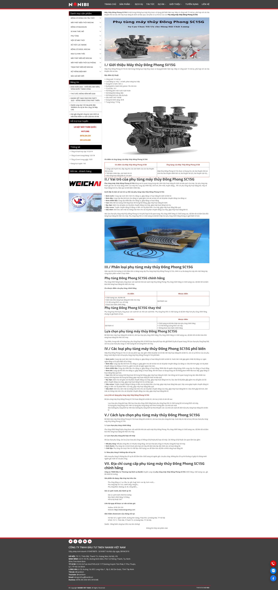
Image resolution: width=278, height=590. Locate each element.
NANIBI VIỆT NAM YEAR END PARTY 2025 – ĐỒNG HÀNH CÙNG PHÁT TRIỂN (85, 95)
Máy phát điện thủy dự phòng (83, 63)
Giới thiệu (174, 4)
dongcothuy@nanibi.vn (83, 577)
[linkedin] (90, 541)
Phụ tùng (75, 36)
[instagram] (80, 541)
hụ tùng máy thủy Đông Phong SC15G (183, 15)
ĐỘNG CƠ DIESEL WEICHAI (80, 49)
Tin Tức (150, 4)
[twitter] (71, 541)
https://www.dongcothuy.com (124, 510)
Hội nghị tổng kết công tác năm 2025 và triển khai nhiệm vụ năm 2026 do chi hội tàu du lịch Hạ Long (85, 112)
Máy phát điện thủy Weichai (82, 22)
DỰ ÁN (161, 4)
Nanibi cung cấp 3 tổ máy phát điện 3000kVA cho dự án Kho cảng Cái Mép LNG (84, 103)
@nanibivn (79, 572)
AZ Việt (206, 588)
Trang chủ (110, 4)
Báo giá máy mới (77, 76)
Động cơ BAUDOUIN (79, 27)
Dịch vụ (139, 4)
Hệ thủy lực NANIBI (78, 45)
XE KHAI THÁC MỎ (77, 31)
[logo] (79, 4)
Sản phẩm (124, 4)
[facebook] (75, 541)
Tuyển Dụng (191, 4)
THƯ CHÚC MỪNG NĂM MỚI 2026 (83, 90)
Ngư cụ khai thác (78, 54)
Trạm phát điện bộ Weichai (82, 67)
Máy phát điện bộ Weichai (81, 58)
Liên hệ (205, 4)
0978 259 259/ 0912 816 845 (87, 580)
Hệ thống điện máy (78, 71)
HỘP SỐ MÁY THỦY (78, 40)
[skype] (85, 541)
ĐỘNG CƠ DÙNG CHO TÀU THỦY (83, 18)
